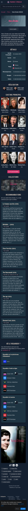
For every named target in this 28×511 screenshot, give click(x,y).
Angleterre (5, 468)
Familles (17, 496)
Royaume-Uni (18, 68)
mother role (5, 476)
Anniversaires (10, 496)
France (16, 65)
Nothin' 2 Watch (16, 2)
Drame (16, 61)
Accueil (3, 12)
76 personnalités (14, 171)
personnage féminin (16, 476)
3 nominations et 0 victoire (19, 71)
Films (8, 12)
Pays (18, 497)
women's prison (6, 482)
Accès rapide (13, 29)
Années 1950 (14, 468)
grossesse (5, 474)
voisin (16, 479)
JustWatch (5, 350)
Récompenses (12, 499)
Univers (24, 499)
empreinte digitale (7, 471)
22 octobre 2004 (17, 54)
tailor (10, 479)
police (4, 479)
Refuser (17, 508)
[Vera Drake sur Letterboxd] (17, 465)
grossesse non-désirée (16, 474)
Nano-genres (12, 497)
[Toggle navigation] (2, 2)
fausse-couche (18, 471)
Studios (18, 499)
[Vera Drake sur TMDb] (10, 465)
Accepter (23, 508)
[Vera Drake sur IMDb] (14, 465)
